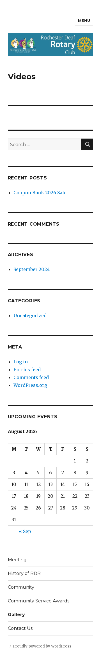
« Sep (25, 531)
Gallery (16, 614)
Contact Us (20, 628)
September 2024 (31, 269)
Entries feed (27, 369)
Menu (84, 20)
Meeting (17, 559)
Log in (20, 361)
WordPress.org (30, 385)
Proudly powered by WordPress (42, 646)
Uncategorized (30, 315)
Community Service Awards (38, 601)
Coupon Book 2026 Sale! (40, 192)
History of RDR (24, 573)
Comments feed (31, 377)
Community (21, 587)
